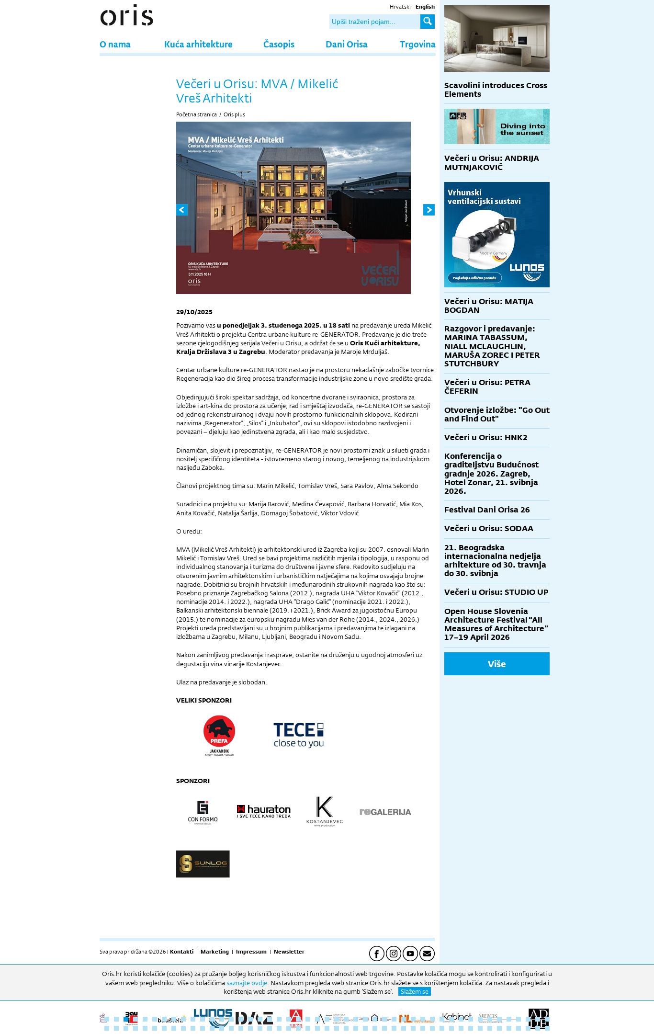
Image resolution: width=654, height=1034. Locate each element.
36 (442, 1019)
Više (497, 664)
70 (317, 1028)
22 (307, 1019)
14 (231, 1019)
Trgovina (418, 43)
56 (183, 1028)
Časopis (278, 43)
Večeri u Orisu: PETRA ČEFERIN (487, 386)
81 (422, 1028)
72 (336, 1028)
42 (499, 1019)
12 (212, 1019)
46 (537, 1019)
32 (403, 1019)
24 (327, 1019)
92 (528, 1028)
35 (432, 1019)
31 (394, 1019)
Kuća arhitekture (198, 43)
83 (442, 1028)
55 (173, 1028)
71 (327, 1028)
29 (374, 1019)
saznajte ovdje (246, 982)
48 (106, 1028)
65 (269, 1028)
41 (489, 1019)
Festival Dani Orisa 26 (487, 510)
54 (164, 1028)
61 (231, 1028)
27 (355, 1019)
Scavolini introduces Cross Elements (495, 89)
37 (451, 1019)
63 (250, 1028)
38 (461, 1019)
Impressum (251, 951)
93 (537, 1028)
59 (212, 1028)
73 (346, 1028)
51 (135, 1028)
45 (528, 1019)
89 (499, 1028)
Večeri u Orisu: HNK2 (486, 437)
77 (384, 1028)
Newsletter (289, 951)
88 (489, 1028)
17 (260, 1019)
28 (365, 1019)
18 (269, 1019)
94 (547, 1028)
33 (413, 1019)
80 (413, 1028)
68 (298, 1028)
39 (470, 1019)
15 (240, 1019)
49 (116, 1028)
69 (307, 1028)
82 (432, 1028)
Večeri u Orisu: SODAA (488, 528)
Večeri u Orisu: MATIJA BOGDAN (488, 305)
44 (518, 1019)
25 (336, 1019)
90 (509, 1028)
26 (346, 1019)
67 (288, 1028)
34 (422, 1019)
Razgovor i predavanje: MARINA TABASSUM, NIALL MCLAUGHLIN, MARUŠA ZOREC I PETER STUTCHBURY (492, 346)
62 (240, 1028)
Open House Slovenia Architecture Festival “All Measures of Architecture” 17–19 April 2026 (496, 624)
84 (451, 1028)
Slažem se (414, 991)
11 (202, 1019)
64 (260, 1028)
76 (374, 1028)
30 (384, 1019)
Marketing (215, 951)
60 (221, 1028)
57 (193, 1028)
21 (298, 1019)
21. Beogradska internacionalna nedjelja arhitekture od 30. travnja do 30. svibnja (495, 561)
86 (470, 1028)
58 (202, 1028)
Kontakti (181, 951)
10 (193, 1019)
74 (355, 1028)
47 (547, 1019)
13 (221, 1019)
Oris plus (234, 114)
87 (480, 1028)
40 (480, 1019)
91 (518, 1028)
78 (394, 1028)
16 (250, 1019)
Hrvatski (400, 7)
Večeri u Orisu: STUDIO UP (496, 592)
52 (145, 1028)
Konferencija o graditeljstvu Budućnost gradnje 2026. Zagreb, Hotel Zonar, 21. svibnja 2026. (491, 473)
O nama (115, 43)
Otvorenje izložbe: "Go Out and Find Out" (497, 414)
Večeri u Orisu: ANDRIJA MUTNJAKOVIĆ (491, 162)
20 (288, 1019)
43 (509, 1019)
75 (365, 1028)
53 (154, 1028)
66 (279, 1028)
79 (403, 1028)
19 (279, 1019)
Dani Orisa (347, 43)
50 (126, 1028)
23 (317, 1019)
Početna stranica (196, 114)
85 (461, 1028)
